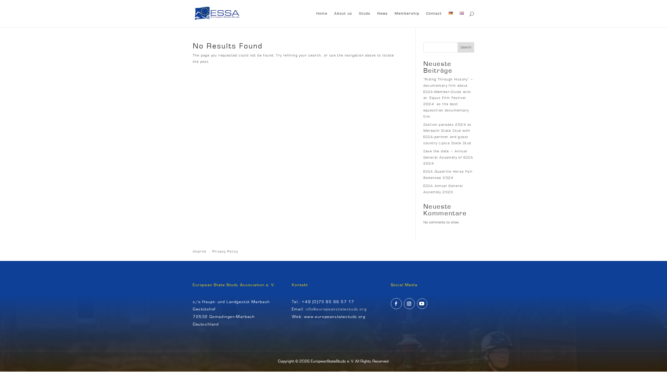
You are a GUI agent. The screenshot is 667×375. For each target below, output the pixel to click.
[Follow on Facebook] (396, 303)
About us (343, 13)
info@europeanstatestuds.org (336, 309)
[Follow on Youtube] (422, 303)
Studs (364, 13)
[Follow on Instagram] (409, 303)
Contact (434, 13)
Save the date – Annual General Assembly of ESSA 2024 (448, 157)
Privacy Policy (225, 251)
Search (465, 47)
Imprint (200, 251)
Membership (407, 13)
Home (322, 13)
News (382, 13)
